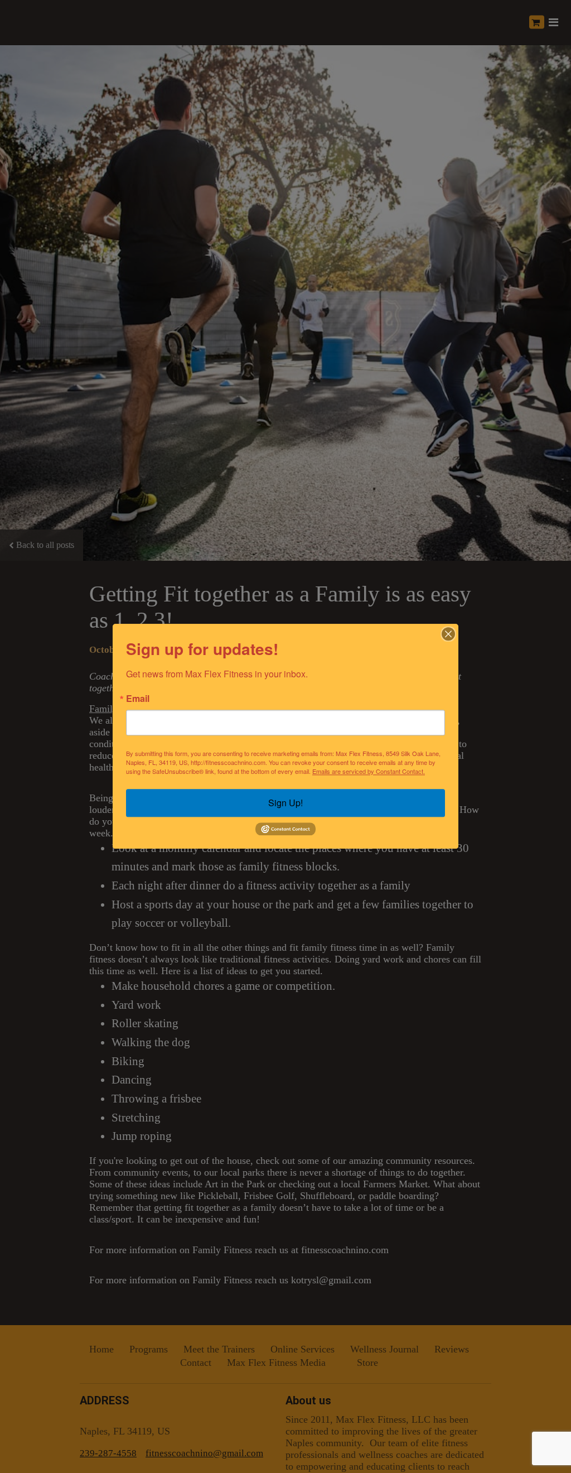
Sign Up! (285, 802)
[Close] (448, 634)
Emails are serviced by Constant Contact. (368, 771)
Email (137, 698)
